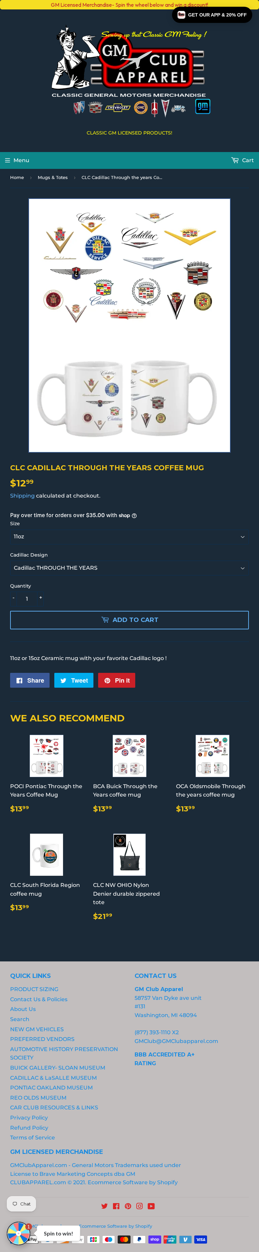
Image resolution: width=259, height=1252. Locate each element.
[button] (212, 15)
